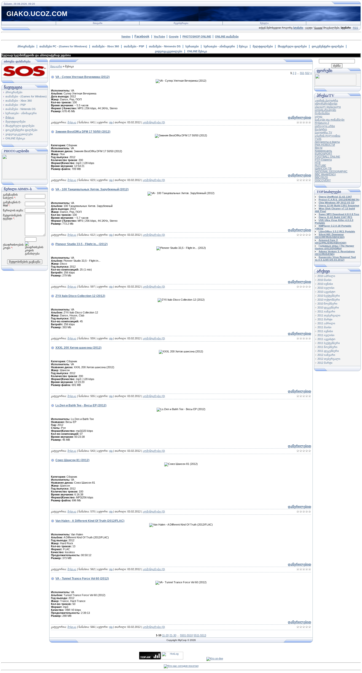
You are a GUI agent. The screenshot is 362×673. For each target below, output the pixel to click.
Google (174, 36)
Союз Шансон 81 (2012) (72, 460)
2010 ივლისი (325, 287)
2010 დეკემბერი (328, 307)
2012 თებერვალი (328, 358)
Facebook (141, 36)
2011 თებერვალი (328, 315)
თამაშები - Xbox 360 (105, 46)
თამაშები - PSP (134, 46)
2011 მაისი (324, 327)
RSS (355, 27)
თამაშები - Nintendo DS (165, 46)
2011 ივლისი (325, 335)
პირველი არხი (325, 126)
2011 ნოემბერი (327, 347)
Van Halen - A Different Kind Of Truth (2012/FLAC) (89, 521)
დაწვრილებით (299, 117)
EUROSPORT (323, 153)
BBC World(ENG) (325, 174)
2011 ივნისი (325, 331)
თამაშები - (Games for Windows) (26, 96)
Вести (318, 147)
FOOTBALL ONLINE (327, 156)
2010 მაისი (324, 279)
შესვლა (264, 23)
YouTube (159, 36)
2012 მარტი (324, 362)
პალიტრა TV (323, 132)
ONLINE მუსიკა (197, 51)
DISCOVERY (323, 180)
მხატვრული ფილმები (292, 46)
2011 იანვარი (326, 311)
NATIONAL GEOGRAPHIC (331, 171)
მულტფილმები (263, 46)
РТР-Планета (323, 159)
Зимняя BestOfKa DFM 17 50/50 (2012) (82, 131)
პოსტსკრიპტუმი (325, 110)
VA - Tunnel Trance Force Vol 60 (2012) (82, 578)
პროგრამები (25, 46)
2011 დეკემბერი (328, 350)
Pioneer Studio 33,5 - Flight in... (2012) (81, 244)
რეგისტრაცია (181, 23)
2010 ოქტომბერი (328, 299)
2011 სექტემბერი (328, 343)
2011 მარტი (324, 319)
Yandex (126, 36)
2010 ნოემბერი (327, 303)
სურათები (192, 46)
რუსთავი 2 (322, 122)
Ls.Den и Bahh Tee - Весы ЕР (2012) (80, 405)
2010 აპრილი (326, 275)
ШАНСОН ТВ (323, 168)
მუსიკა (243, 46)
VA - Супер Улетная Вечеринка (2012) (82, 77)
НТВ (317, 162)
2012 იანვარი (326, 354)
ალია (318, 116)
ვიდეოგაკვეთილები (168, 51)
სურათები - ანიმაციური (219, 46)
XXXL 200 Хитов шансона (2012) (78, 347)
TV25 (318, 138)
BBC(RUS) (321, 177)
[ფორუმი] (335, 84)
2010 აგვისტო (326, 291)
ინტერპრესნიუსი (326, 103)
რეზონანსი (322, 113)
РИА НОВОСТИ (325, 144)
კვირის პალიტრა (326, 100)
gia (111, 122)
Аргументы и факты (327, 141)
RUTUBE (320, 165)
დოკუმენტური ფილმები (328, 46)
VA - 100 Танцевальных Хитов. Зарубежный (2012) (92, 189)
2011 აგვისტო (326, 339)
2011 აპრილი (326, 323)
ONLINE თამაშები (227, 36)
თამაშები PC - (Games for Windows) (63, 46)
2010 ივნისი (325, 283)
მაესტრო (321, 129)
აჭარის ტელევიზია (327, 135)
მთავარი (97, 23)
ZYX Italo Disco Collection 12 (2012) (80, 296)
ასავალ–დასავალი (328, 106)
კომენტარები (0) (154, 122)
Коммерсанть (323, 150)
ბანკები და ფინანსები (330, 119)
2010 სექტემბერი (328, 295)
